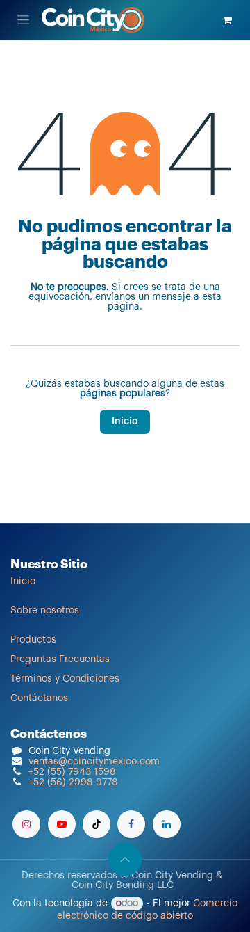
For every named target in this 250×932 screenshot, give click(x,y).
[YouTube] (62, 824)
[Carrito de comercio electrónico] (227, 20)
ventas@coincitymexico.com (94, 761)
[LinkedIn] (167, 824)
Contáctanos (39, 698)
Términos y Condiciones (64, 679)
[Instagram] (26, 824)
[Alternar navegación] (23, 20)
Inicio (125, 421)
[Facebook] (131, 824)
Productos (33, 640)
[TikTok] (96, 824)
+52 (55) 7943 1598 (72, 772)
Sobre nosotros (44, 611)
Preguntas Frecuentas (60, 659)
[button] (125, 859)
